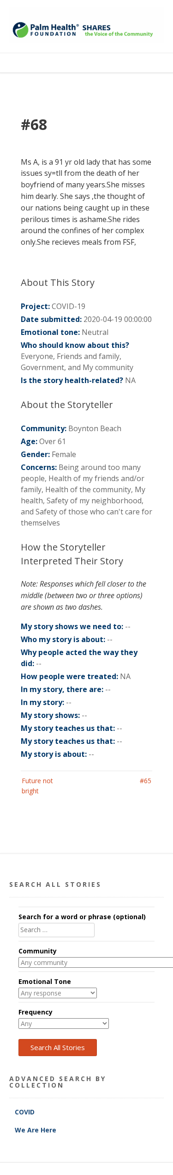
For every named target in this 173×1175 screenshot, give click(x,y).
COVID (25, 1111)
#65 (145, 780)
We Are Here (35, 1130)
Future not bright (37, 785)
